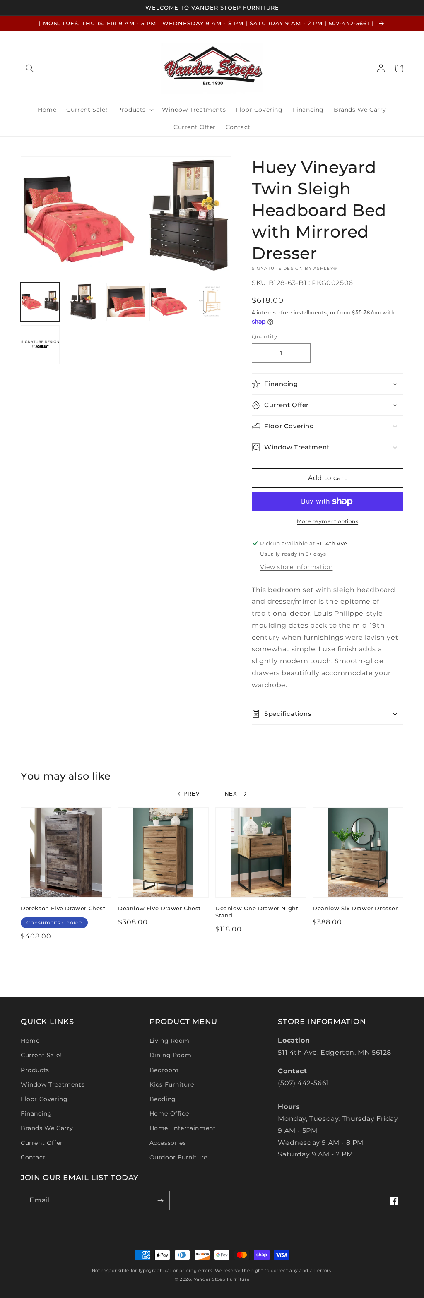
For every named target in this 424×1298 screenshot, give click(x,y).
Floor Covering (44, 1099)
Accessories (167, 1143)
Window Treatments (52, 1084)
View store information (296, 567)
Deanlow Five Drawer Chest (159, 908)
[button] (30, 68)
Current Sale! (41, 1055)
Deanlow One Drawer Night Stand (256, 912)
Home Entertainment (182, 1128)
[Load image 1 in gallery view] (40, 302)
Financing (36, 1113)
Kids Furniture (171, 1084)
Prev (191, 794)
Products (35, 1070)
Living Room (169, 1040)
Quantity (264, 336)
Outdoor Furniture (178, 1157)
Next (233, 794)
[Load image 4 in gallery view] (168, 302)
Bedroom (164, 1070)
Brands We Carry (47, 1128)
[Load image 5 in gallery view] (212, 302)
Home (30, 1040)
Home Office (169, 1113)
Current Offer (42, 1143)
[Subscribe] (160, 1200)
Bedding (162, 1099)
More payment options (327, 521)
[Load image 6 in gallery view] (40, 344)
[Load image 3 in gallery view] (125, 302)
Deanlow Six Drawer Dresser (355, 908)
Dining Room (170, 1055)
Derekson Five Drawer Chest (63, 908)
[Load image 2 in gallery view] (83, 302)
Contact (33, 1157)
